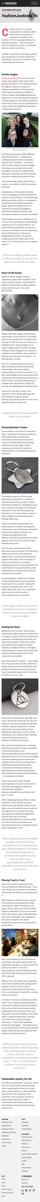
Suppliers (5, 1136)
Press (4, 1186)
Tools (3, 1146)
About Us (25, 1179)
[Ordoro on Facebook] (26, 1190)
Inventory (25, 1125)
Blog (23, 1164)
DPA (3, 1196)
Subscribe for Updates (30, 1154)
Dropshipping (26, 1129)
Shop (3, 1179)
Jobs (3, 1182)
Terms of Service (8, 1193)
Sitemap (25, 1171)
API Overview (26, 1140)
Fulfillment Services (9, 1132)
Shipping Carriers (8, 1129)
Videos (24, 1150)
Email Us (25, 1183)
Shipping (25, 1122)
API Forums (26, 1147)
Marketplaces (7, 1125)
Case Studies (26, 1168)
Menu (34, 3)
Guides (24, 1161)
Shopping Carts (7, 1122)
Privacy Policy (7, 1189)
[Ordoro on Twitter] (30, 1190)
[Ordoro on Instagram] (34, 1190)
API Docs (25, 1144)
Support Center (27, 1137)
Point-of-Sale (6, 1142)
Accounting (6, 1139)
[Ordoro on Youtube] (23, 1193)
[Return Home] (9, 3)
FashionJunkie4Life (10, 78)
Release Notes (27, 1157)
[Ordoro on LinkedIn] (23, 1190)
